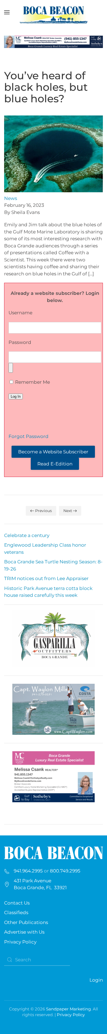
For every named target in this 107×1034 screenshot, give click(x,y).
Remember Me (32, 382)
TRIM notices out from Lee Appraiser (46, 578)
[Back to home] (53, 12)
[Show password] (11, 368)
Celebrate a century (26, 535)
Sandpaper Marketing (68, 1009)
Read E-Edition (54, 464)
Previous (43, 510)
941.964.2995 (28, 871)
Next (67, 510)
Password (20, 342)
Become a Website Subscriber (53, 451)
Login (96, 980)
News (10, 198)
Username (20, 312)
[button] (7, 12)
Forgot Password (29, 436)
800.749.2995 (65, 871)
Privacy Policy (20, 942)
